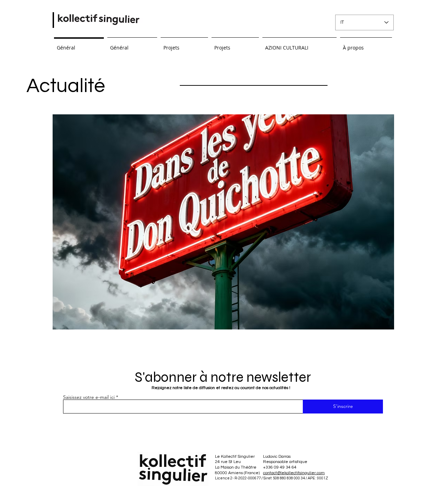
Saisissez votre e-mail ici (89, 397)
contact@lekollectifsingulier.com (294, 473)
